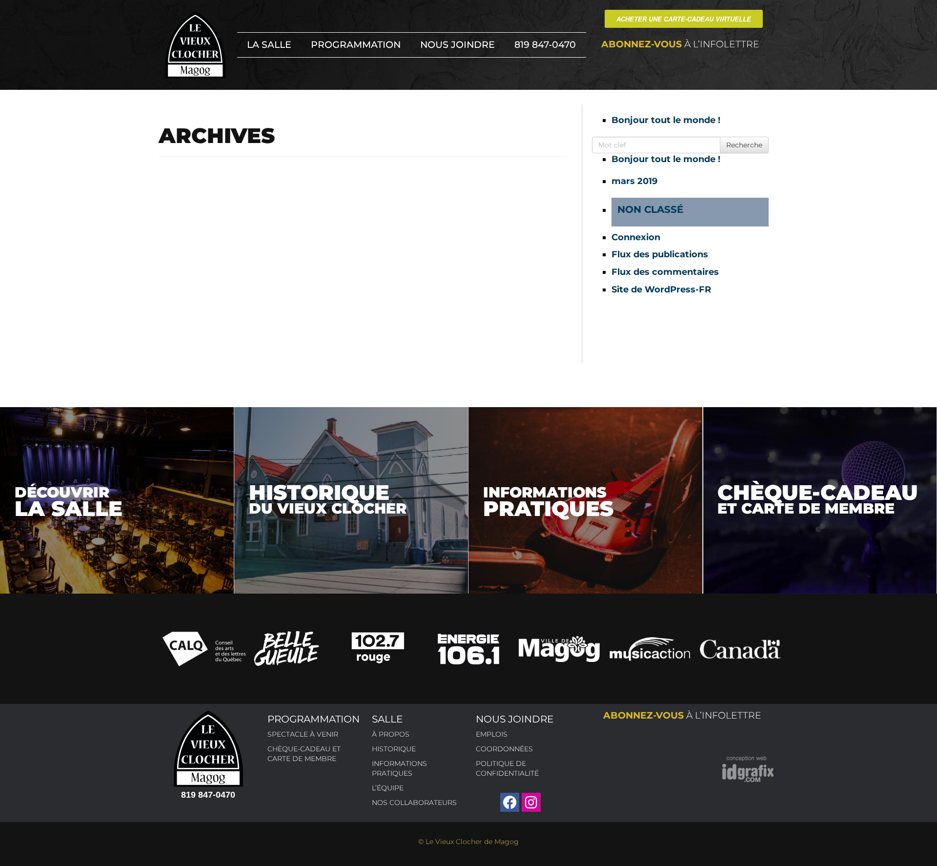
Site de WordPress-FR (661, 289)
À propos (390, 734)
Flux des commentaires (665, 272)
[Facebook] (509, 802)
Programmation (356, 44)
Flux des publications (659, 254)
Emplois (492, 734)
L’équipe (388, 788)
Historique (394, 748)
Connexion (635, 237)
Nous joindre (457, 44)
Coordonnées (504, 748)
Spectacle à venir (302, 734)
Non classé (650, 209)
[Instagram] (531, 802)
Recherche (744, 145)
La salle (269, 44)
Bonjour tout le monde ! (665, 120)
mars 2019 (634, 181)
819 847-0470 (545, 44)
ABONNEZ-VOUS (680, 44)
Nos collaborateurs (414, 802)
